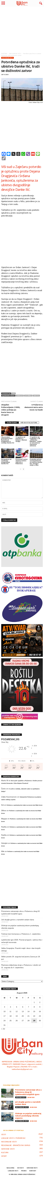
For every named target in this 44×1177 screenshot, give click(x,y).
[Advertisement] (22, 29)
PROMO (24, 1171)
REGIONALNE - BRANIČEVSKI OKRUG (15, 1145)
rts (13, 393)
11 (10, 1011)
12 (17, 1011)
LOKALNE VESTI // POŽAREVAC (13, 1138)
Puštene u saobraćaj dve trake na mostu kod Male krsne (24, 805)
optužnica (28, 395)
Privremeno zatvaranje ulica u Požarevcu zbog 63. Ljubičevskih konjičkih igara (20, 912)
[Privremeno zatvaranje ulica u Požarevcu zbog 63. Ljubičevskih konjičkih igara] (7, 1093)
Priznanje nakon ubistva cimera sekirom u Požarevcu (22, 461)
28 (28, 1021)
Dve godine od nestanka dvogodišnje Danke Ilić (6, 461)
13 (23, 1011)
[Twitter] (24, 1074)
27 (23, 1021)
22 (34, 1016)
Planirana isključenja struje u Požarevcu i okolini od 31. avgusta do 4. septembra (21, 966)
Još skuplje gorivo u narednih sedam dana (17, 920)
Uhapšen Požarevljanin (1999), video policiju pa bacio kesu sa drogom (10, 409)
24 (5, 1021)
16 (40, 1011)
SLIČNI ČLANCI (12, 423)
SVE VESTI (20, 1168)
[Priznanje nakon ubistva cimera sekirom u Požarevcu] (22, 453)
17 (5, 1016)
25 (10, 1021)
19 (17, 1016)
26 (17, 1021)
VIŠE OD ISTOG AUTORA (29, 423)
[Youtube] (29, 1074)
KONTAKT (32, 1171)
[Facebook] (14, 1074)
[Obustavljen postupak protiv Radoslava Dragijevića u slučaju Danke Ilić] (7, 431)
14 (28, 1011)
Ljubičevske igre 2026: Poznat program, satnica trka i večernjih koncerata (21, 941)
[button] (40, 3)
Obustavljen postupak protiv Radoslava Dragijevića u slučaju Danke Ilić (7, 440)
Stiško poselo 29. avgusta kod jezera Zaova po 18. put (20, 958)
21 (28, 1016)
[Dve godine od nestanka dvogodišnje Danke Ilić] (7, 453)
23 (40, 1016)
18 (10, 1016)
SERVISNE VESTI (21, 1097)
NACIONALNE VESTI (7, 58)
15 (34, 1011)
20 (23, 1016)
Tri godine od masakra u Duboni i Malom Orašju (21, 439)
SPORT (4, 1156)
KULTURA (4, 1152)
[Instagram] (19, 1074)
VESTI (3, 1134)
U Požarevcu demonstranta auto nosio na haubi (33, 407)
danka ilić (20, 395)
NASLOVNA (10, 1168)
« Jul (3, 1029)
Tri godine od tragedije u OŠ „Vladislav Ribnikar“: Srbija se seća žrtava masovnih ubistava (36, 441)
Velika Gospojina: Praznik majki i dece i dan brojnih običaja (20, 949)
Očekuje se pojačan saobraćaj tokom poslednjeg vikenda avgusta (20, 927)
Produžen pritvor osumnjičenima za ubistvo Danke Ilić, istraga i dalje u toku (36, 462)
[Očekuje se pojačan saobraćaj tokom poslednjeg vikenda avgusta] (7, 1116)
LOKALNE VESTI (13, 1171)
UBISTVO (36, 395)
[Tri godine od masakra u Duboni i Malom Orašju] (22, 431)
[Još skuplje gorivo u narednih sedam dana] (7, 1105)
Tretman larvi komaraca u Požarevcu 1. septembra (20, 934)
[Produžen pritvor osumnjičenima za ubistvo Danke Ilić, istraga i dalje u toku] (36, 453)
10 (5, 1011)
